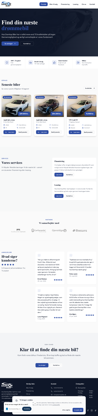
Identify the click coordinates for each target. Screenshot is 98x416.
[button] (18, 407)
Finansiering (65, 4)
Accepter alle (78, 410)
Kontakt (92, 4)
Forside (43, 4)
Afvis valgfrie (66, 410)
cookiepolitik (56, 405)
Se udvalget (9, 44)
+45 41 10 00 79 (58, 391)
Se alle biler (88, 88)
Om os (84, 4)
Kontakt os (27, 44)
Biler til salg (54, 4)
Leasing (75, 4)
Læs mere (11, 132)
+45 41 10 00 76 (58, 388)
